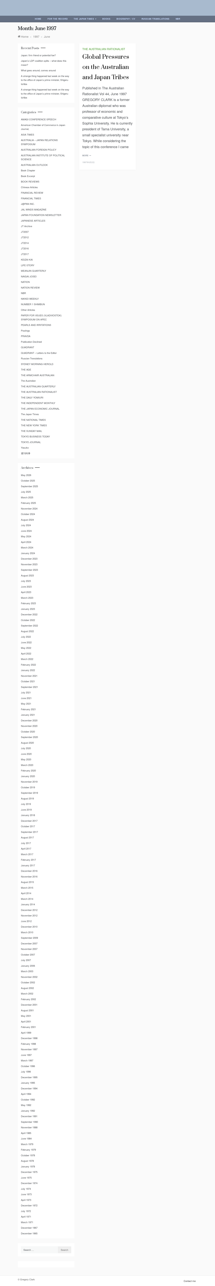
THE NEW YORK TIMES (34, 425)
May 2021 (26, 703)
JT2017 (25, 254)
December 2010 (29, 926)
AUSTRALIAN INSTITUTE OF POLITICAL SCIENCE (43, 157)
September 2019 (29, 792)
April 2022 (26, 653)
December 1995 (29, 1077)
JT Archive (26, 226)
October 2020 (28, 731)
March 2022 (27, 659)
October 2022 (28, 620)
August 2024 (27, 519)
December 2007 (29, 943)
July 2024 (26, 525)
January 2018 (28, 815)
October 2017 (28, 826)
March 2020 (27, 765)
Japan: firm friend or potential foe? (38, 55)
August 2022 (27, 631)
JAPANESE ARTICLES (33, 220)
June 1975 (26, 1177)
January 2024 (28, 553)
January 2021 (28, 714)
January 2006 (28, 965)
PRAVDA (25, 336)
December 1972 (29, 1205)
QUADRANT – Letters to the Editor (39, 352)
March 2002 (27, 993)
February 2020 (28, 770)
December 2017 (29, 820)
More (85, 155)
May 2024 (26, 536)
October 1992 (28, 1099)
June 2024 (26, 530)
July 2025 (26, 491)
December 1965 (29, 1233)
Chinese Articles (29, 187)
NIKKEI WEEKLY (30, 298)
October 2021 (28, 681)
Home (38, 18)
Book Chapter (28, 170)
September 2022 (29, 625)
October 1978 (28, 1155)
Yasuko (25, 447)
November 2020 (29, 725)
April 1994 (26, 1093)
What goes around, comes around (38, 70)
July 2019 (26, 804)
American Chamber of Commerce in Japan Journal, (43, 127)
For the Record (58, 18)
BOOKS (106, 18)
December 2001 (29, 1004)
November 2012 (29, 915)
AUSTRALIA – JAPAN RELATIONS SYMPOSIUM (39, 142)
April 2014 (26, 893)
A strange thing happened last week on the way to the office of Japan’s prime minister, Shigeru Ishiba (45, 80)
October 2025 (28, 480)
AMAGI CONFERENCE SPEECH (38, 119)
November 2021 (29, 675)
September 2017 (29, 832)
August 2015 (27, 882)
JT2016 (25, 248)
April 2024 (26, 542)
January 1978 (28, 1166)
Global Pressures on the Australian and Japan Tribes (105, 67)
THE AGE (26, 369)
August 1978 (27, 1160)
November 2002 (29, 976)
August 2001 (27, 1010)
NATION (25, 281)
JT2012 (25, 237)
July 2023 (26, 581)
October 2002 (28, 982)
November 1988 (29, 1127)
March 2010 (27, 932)
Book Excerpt (28, 176)
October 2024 (28, 514)
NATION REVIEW (30, 287)
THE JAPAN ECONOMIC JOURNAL (40, 408)
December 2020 (29, 720)
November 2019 (29, 781)
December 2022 (29, 614)
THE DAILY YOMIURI (32, 397)
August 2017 (27, 837)
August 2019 (27, 798)
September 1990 (29, 1121)
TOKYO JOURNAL (31, 442)
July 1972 (26, 1211)
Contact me (190, 1281)
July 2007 (26, 960)
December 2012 (29, 910)
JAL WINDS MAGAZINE (33, 209)
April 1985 (26, 1133)
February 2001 (28, 1027)
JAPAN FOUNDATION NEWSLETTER (41, 215)
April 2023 (26, 592)
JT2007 (25, 231)
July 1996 (26, 1071)
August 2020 (27, 742)
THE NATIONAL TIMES (33, 419)
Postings (25, 330)
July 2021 (26, 692)
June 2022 (26, 642)
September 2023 (29, 569)
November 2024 (29, 508)
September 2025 (29, 486)
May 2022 (26, 647)
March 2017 (27, 854)
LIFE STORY (27, 265)
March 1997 (27, 1060)
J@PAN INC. (28, 203)
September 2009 (29, 937)
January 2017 (28, 865)
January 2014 (28, 904)
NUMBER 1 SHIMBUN (33, 304)
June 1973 (26, 1194)
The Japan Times (84, 18)
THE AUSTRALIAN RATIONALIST (103, 49)
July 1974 (26, 1188)
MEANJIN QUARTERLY (33, 270)
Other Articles (28, 309)
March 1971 (27, 1222)
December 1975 (29, 1172)
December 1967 (29, 1227)
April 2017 (26, 848)
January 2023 (28, 608)
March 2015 (27, 887)
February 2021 (28, 709)
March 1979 (27, 1144)
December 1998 (29, 1038)
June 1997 (26, 1055)
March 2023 (27, 597)
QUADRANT (27, 347)
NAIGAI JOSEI (29, 276)
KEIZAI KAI (27, 259)
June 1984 (26, 1138)
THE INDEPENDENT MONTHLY (38, 403)
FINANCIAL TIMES (31, 198)
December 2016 (29, 870)
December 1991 (29, 1116)
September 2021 (29, 687)
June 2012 (26, 921)
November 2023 (29, 564)
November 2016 (29, 876)
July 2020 (26, 748)
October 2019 (28, 787)
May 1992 (26, 1105)
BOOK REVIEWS (30, 181)
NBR (178, 18)
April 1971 (26, 1216)
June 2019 (26, 809)
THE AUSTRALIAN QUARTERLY (38, 386)
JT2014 (25, 243)
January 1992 (28, 1110)
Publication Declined (31, 341)
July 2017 (26, 843)
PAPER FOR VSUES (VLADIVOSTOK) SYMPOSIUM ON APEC (41, 317)
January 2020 (28, 776)
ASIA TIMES (27, 134)
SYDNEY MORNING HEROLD (37, 364)
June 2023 (26, 586)
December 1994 (29, 1088)
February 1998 (28, 1043)
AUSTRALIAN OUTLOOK (34, 164)
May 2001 (26, 1015)
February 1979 (28, 1149)
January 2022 (28, 670)
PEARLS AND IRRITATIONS (36, 325)
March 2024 (27, 547)
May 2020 (26, 759)
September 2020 (29, 737)
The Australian (28, 380)
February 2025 (28, 502)
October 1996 (28, 1066)
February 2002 (28, 999)
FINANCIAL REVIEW (32, 192)
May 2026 (26, 475)
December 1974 (29, 1183)
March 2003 (27, 971)
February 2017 (28, 859)
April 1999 (26, 1032)
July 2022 (26, 636)
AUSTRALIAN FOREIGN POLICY (38, 149)
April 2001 (26, 1021)
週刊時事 (25, 453)
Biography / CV (125, 18)
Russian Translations (155, 18)
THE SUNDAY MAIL (31, 431)
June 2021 (26, 698)
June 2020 (26, 753)
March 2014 (27, 898)
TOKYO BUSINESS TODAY (35, 436)
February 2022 (28, 664)
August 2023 (27, 575)
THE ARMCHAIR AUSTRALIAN (37, 375)
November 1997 (29, 1049)
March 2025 (27, 497)
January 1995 (28, 1082)
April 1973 (26, 1200)
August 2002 (27, 988)
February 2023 (28, 603)
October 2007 (28, 954)
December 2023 (29, 558)
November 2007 (29, 949)
